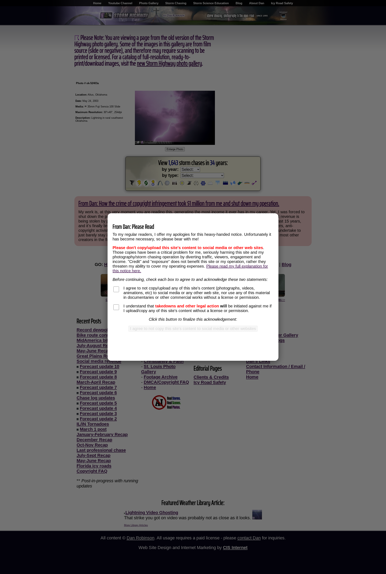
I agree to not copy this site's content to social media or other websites (193, 328)
